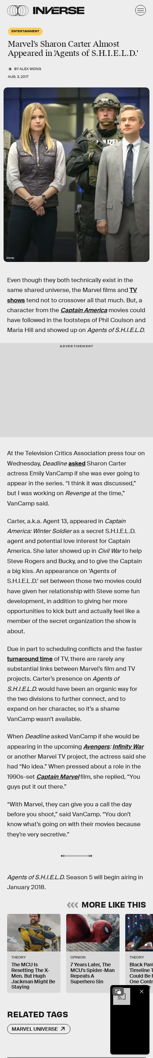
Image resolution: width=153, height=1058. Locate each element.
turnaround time (30, 659)
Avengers (96, 746)
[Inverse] (58, 10)
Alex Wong (30, 69)
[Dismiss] (141, 991)
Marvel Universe (35, 1029)
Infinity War (127, 746)
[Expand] (118, 991)
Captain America (83, 310)
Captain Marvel (57, 776)
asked (76, 463)
